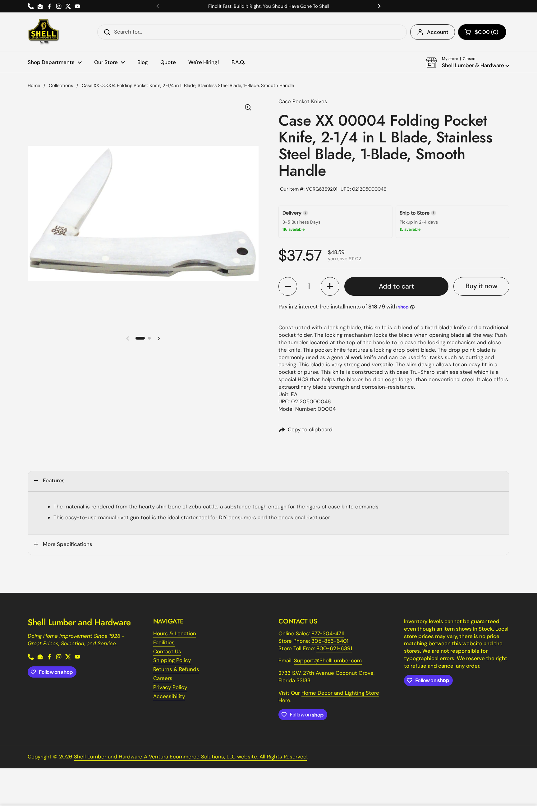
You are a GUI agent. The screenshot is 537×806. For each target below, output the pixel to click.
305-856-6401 (329, 640)
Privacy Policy (170, 687)
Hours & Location (174, 633)
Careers (162, 678)
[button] (482, 32)
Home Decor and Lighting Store (340, 692)
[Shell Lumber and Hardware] (44, 32)
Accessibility (169, 696)
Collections (61, 85)
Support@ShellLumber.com (328, 660)
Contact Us (167, 651)
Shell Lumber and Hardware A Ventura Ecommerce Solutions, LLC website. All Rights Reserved (190, 756)
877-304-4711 (327, 633)
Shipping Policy (172, 660)
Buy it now (481, 286)
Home (34, 85)
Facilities (164, 642)
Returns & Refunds (176, 669)
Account (437, 32)
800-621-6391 (334, 648)
